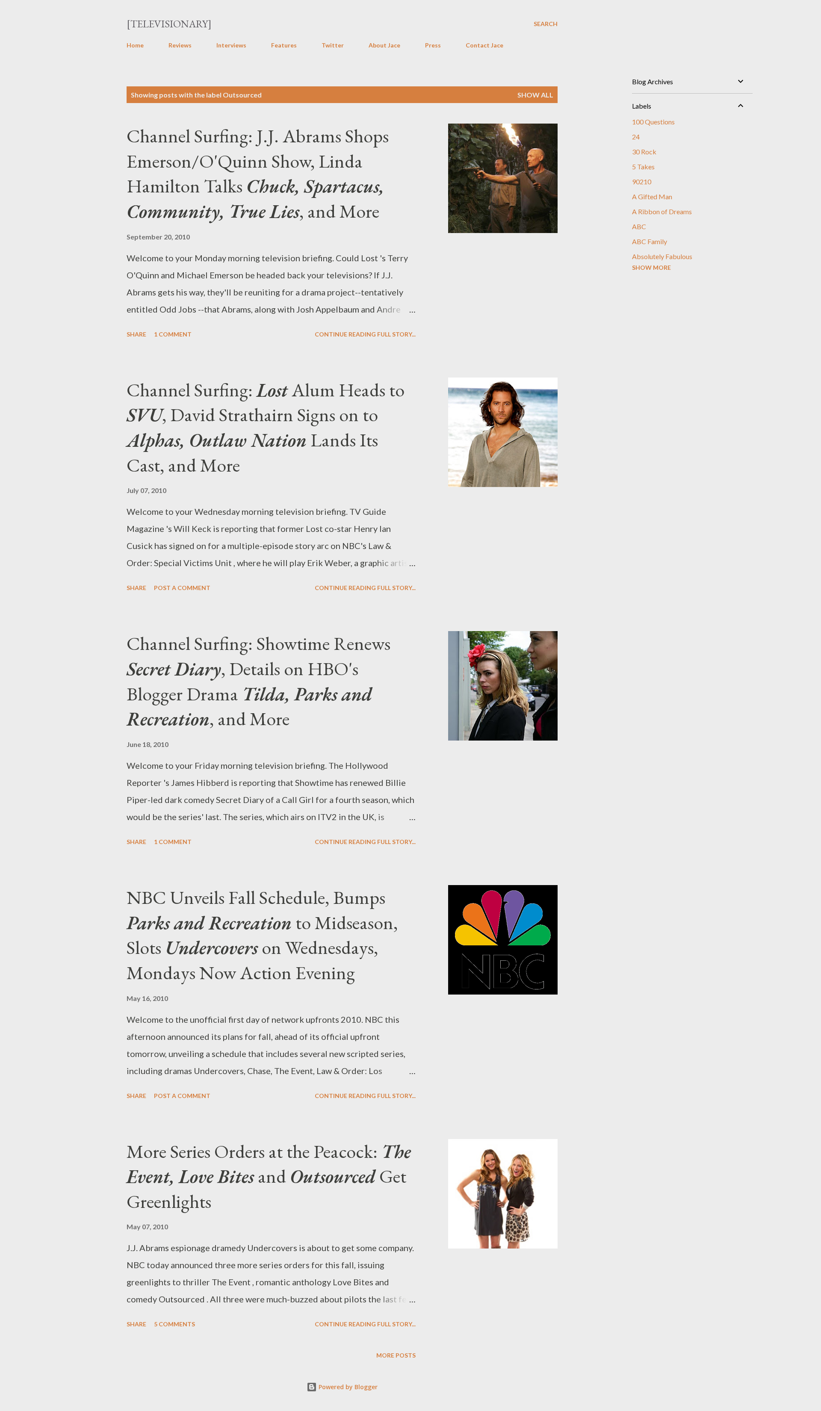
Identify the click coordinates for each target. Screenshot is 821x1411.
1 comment (173, 334)
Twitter (333, 45)
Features (284, 45)
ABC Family (649, 241)
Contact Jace (484, 45)
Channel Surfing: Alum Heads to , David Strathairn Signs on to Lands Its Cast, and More (266, 427)
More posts (396, 1355)
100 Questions (653, 122)
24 (636, 137)
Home (135, 45)
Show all (535, 95)
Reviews (180, 45)
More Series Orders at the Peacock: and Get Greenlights (269, 1176)
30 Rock (644, 152)
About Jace (384, 45)
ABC (639, 226)
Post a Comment (182, 587)
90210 (641, 181)
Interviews (231, 45)
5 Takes (643, 166)
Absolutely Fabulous (662, 256)
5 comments (174, 1324)
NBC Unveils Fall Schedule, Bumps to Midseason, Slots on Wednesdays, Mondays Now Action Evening (262, 935)
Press (433, 45)
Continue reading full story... (365, 334)
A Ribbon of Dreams (662, 211)
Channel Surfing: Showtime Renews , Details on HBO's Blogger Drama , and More (258, 681)
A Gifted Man (652, 196)
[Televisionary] (169, 23)
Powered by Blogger (347, 1387)
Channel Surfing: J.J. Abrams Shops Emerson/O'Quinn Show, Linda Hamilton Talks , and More (258, 173)
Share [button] (136, 334)
